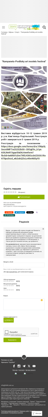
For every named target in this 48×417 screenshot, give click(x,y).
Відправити (12, 340)
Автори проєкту (30, 370)
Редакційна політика (16, 413)
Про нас (15, 370)
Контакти (22, 370)
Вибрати (9, 320)
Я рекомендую (25, 197)
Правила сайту (24, 411)
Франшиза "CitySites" (8, 362)
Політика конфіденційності (10, 411)
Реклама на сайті (7, 360)
